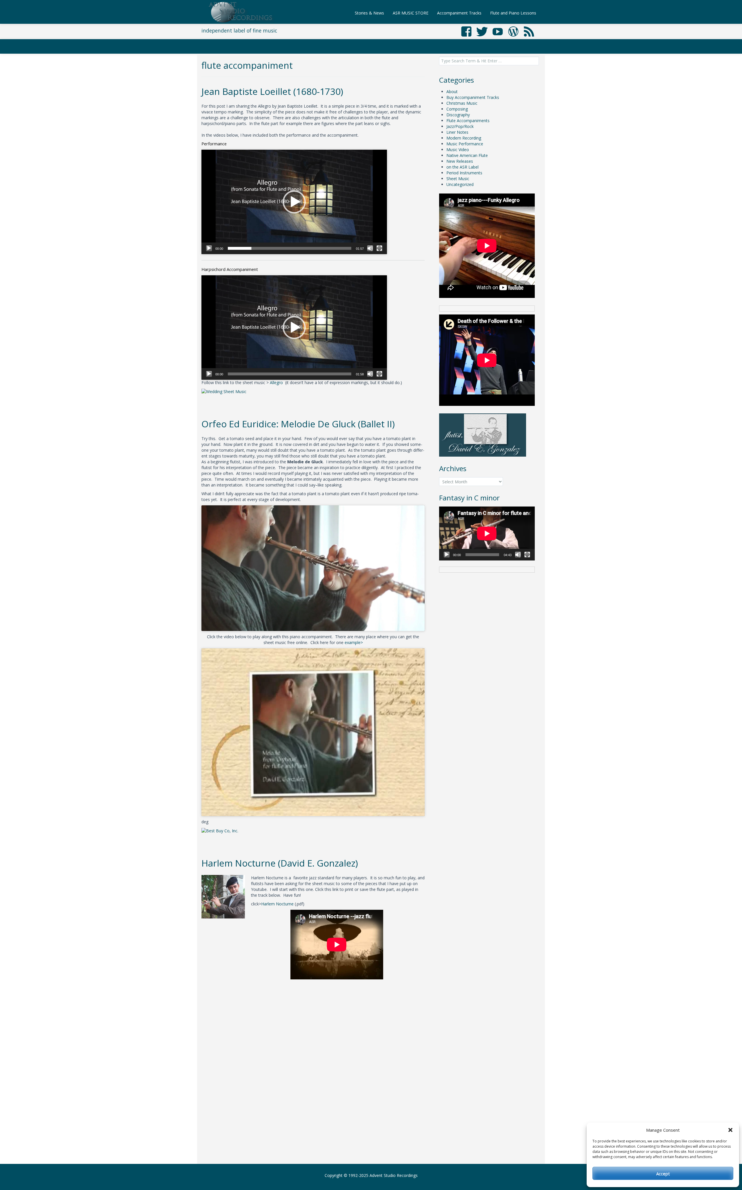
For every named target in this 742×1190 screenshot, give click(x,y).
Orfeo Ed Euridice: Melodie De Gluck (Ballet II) (298, 423)
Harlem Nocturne (277, 904)
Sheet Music (457, 178)
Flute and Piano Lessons (513, 13)
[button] (730, 1130)
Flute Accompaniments (468, 120)
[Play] (209, 248)
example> (354, 642)
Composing (457, 109)
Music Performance (464, 144)
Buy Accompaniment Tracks (472, 97)
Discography (458, 114)
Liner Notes (457, 132)
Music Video (457, 149)
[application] (294, 202)
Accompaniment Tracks (459, 13)
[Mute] (370, 248)
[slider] (289, 248)
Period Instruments (464, 173)
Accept (663, 1173)
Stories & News (369, 13)
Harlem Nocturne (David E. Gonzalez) (279, 863)
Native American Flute (467, 155)
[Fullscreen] (379, 248)
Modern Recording (463, 138)
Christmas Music (461, 103)
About (452, 91)
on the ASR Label (462, 167)
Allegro (276, 382)
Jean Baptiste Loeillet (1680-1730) (272, 91)
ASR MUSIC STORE (410, 13)
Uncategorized (460, 184)
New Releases (459, 161)
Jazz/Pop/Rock (460, 126)
